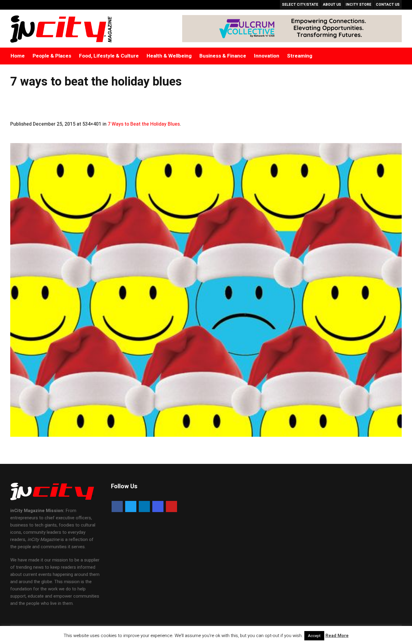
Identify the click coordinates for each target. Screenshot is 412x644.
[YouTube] (171, 506)
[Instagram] (157, 506)
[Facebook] (117, 506)
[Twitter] (130, 506)
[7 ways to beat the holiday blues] (206, 290)
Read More (337, 635)
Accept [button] (314, 636)
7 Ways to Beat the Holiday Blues (144, 124)
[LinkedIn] (144, 506)
